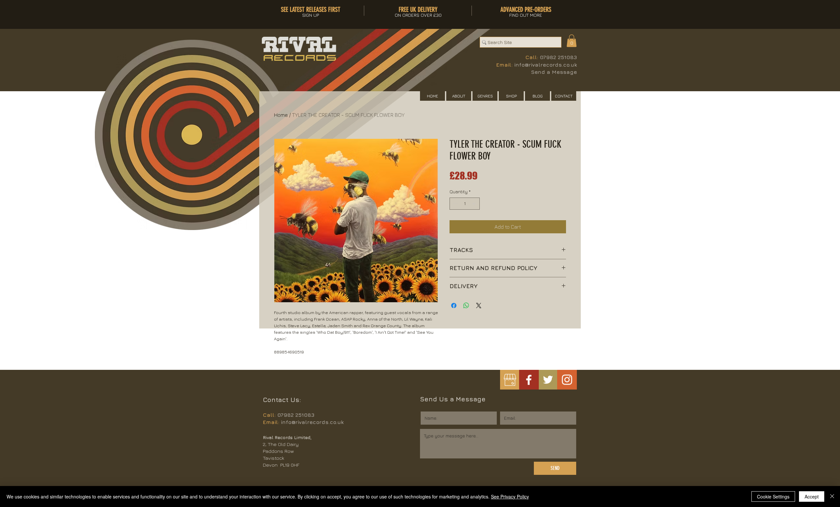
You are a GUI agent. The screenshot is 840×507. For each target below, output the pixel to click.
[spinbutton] (465, 203)
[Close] (832, 496)
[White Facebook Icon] (529, 380)
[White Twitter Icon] (548, 379)
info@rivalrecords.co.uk (545, 65)
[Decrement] (455, 203)
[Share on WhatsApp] (466, 305)
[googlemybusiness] (509, 380)
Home (281, 115)
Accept (812, 496)
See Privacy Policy (510, 496)
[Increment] (475, 203)
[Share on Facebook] (454, 305)
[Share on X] (479, 305)
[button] (571, 40)
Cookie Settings (773, 496)
